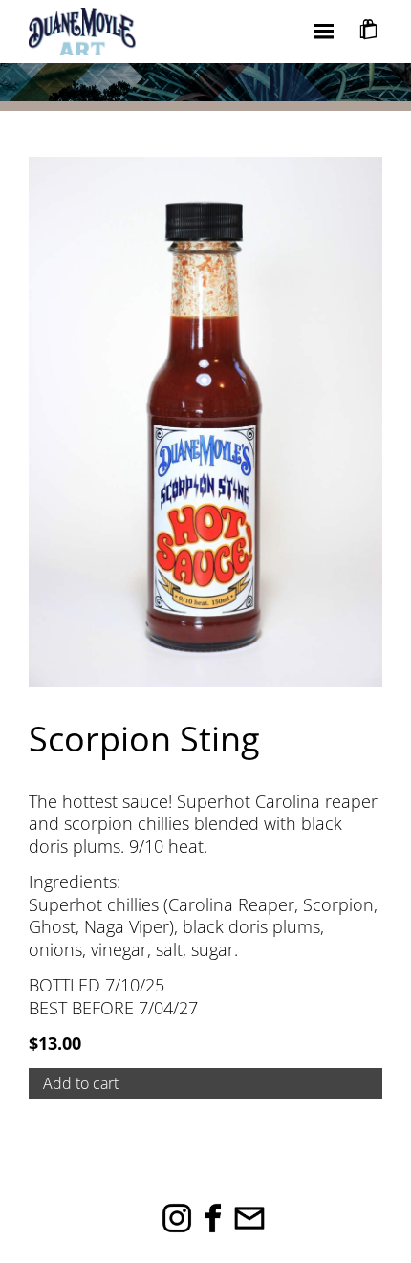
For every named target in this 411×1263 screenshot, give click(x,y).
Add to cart (81, 1083)
